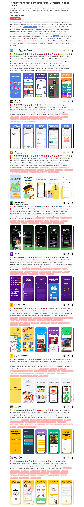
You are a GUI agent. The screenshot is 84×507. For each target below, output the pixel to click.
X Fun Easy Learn (21, 355)
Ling (15, 152)
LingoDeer (18, 457)
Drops (16, 253)
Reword (17, 101)
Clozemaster (19, 202)
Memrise (17, 406)
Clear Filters (15, 19)
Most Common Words (23, 50)
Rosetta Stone (20, 304)
